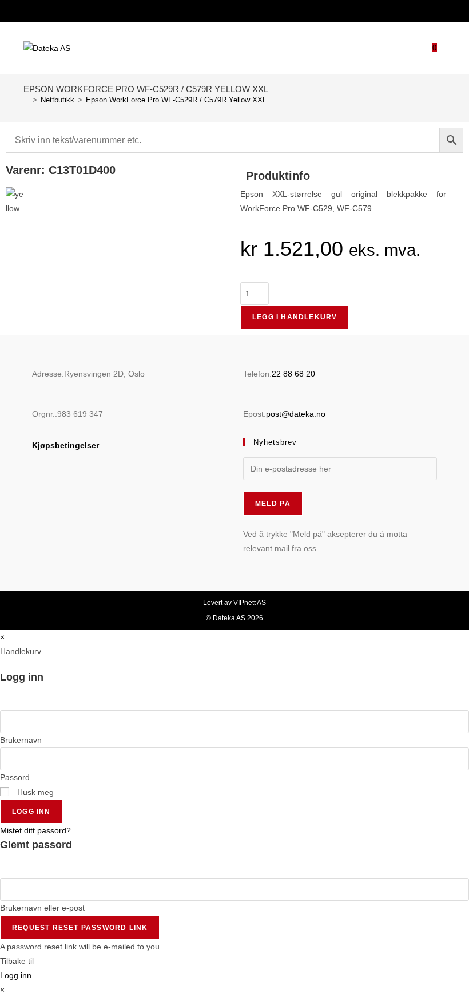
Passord (15, 777)
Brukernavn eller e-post (42, 907)
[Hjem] (26, 100)
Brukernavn (21, 740)
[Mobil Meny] (441, 47)
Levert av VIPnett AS (234, 603)
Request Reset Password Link (80, 928)
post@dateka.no (295, 413)
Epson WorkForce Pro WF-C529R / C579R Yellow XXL (176, 100)
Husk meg (34, 792)
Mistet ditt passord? (35, 830)
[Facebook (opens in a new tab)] (227, 10)
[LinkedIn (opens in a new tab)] (240, 10)
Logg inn (31, 812)
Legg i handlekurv (294, 317)
